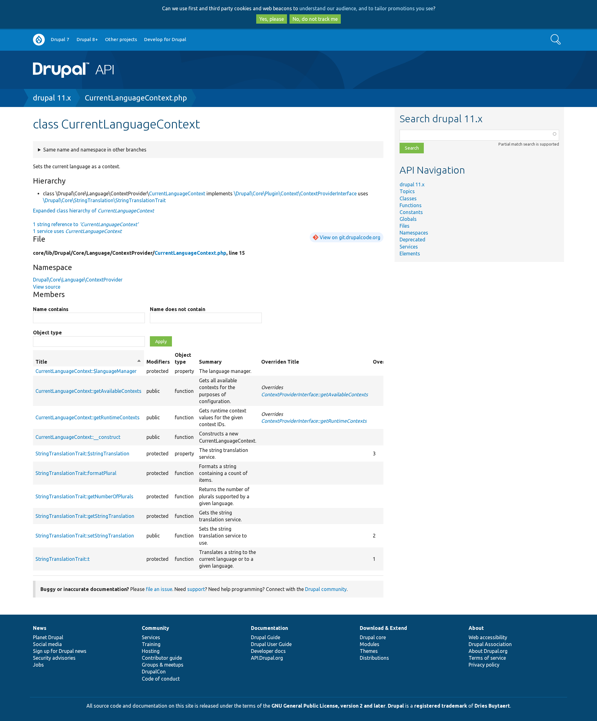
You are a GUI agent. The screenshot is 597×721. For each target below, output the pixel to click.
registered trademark (440, 706)
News (39, 628)
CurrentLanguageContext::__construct (77, 437)
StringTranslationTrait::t (62, 559)
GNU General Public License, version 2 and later (328, 706)
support (196, 589)
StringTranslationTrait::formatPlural (75, 473)
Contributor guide (162, 658)
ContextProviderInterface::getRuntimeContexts (314, 421)
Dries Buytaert (492, 706)
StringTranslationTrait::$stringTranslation (82, 453)
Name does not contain (177, 309)
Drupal (396, 706)
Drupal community (326, 589)
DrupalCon (154, 671)
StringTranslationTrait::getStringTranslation (84, 516)
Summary (210, 362)
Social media (47, 644)
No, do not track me (315, 19)
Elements (410, 253)
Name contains (50, 309)
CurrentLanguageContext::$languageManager (86, 371)
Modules (369, 644)
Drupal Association (490, 644)
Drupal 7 (60, 39)
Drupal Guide (265, 637)
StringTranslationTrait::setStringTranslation (84, 535)
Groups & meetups (162, 665)
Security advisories (54, 658)
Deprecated (412, 239)
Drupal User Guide (271, 644)
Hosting (151, 651)
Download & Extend (383, 628)
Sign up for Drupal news (59, 651)
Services (409, 246)
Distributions (374, 658)
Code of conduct (161, 678)
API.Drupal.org (267, 658)
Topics (407, 191)
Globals (408, 219)
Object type (47, 332)
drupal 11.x (52, 98)
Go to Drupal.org (39, 39)
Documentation (269, 628)
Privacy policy (484, 665)
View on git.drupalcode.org (350, 237)
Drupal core (373, 637)
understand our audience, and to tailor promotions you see (366, 8)
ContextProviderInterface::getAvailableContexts (314, 394)
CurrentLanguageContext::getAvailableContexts (88, 391)
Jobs (38, 665)
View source (46, 287)
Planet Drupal (48, 637)
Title (88, 362)
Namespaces (414, 232)
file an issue (159, 589)
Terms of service (487, 658)
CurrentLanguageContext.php (136, 98)
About (476, 628)
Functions (411, 205)
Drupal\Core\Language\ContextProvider (78, 279)
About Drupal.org (488, 651)
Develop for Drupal (165, 39)
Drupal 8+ (87, 39)
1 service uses (77, 231)
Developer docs (268, 651)
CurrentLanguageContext (177, 193)
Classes (408, 198)
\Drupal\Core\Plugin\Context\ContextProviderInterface (295, 193)
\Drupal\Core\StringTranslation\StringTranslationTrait (104, 200)
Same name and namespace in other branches (94, 149)
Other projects (121, 39)
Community (155, 628)
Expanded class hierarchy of (93, 210)
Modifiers (158, 362)
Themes (369, 651)
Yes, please (271, 19)
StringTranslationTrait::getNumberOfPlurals (84, 496)
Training (151, 644)
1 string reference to (85, 224)
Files (405, 226)
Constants (411, 212)
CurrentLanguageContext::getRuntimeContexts (87, 417)
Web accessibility (488, 637)
